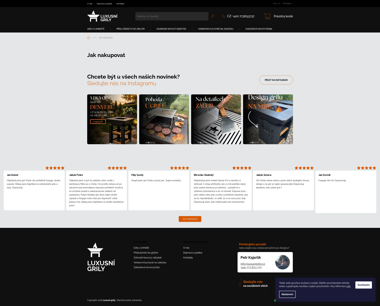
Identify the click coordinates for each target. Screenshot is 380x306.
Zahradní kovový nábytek (148, 257)
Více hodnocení (190, 219)
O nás (89, 4)
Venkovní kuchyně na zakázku (150, 262)
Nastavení (287, 294)
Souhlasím (364, 284)
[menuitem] (97, 29)
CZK (275, 3)
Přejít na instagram (276, 80)
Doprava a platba (104, 4)
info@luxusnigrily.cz (253, 263)
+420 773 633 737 (251, 267)
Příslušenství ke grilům (146, 252)
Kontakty (120, 4)
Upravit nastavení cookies (155, 300)
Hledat (212, 16)
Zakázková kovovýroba (147, 267)
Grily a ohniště (141, 247)
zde (348, 286)
